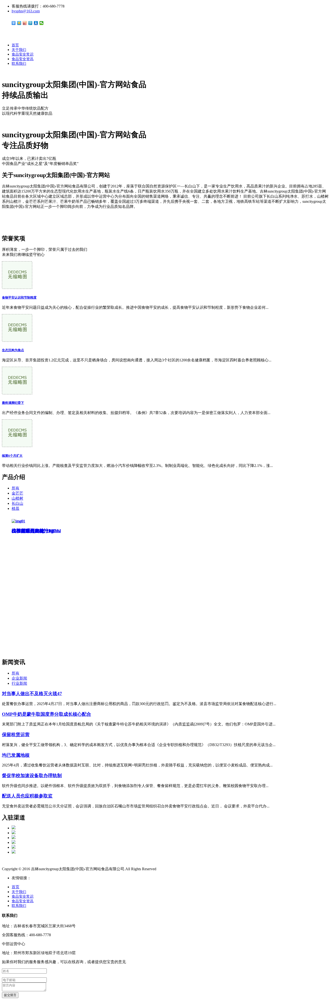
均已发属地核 (16, 755)
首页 (15, 45)
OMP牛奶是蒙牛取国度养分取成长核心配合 (46, 714)
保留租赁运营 (16, 734)
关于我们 (19, 50)
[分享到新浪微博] (25, 23)
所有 (15, 488)
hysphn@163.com (26, 11)
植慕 (15, 508)
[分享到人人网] (36, 23)
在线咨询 (9, 223)
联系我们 (19, 63)
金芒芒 (17, 493)
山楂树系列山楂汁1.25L (36, 530)
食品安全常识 (22, 54)
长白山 (17, 503)
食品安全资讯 (22, 59)
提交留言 (10, 995)
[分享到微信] (41, 23)
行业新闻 (19, 683)
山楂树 (17, 498)
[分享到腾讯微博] (30, 23)
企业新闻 (19, 678)
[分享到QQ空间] (19, 23)
